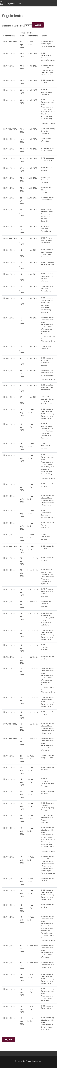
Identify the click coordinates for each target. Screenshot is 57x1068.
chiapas (13, 3)
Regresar (9, 1039)
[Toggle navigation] (53, 4)
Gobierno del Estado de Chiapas (28, 1061)
